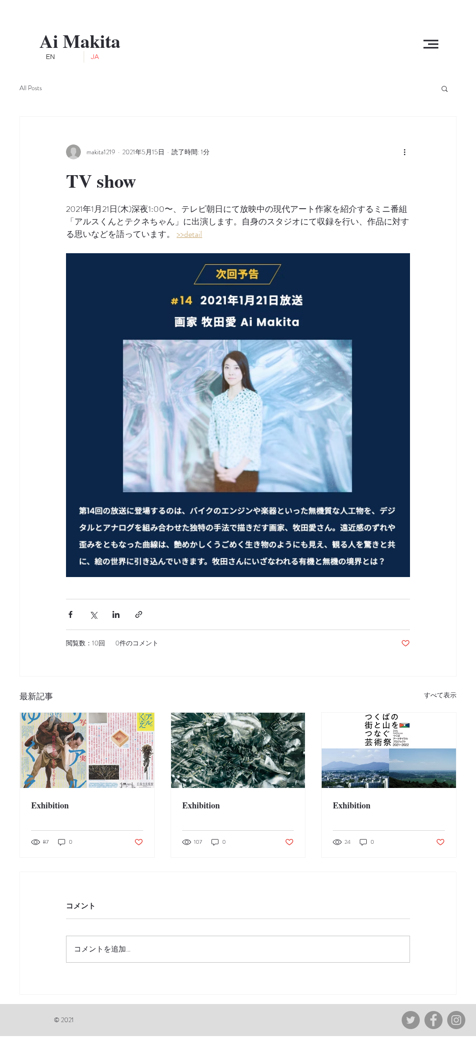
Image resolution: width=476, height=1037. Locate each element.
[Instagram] (456, 1020)
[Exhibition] (87, 750)
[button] (430, 44)
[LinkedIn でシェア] (116, 614)
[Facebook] (433, 1020)
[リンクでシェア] (138, 614)
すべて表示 (440, 695)
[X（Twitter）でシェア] (93, 614)
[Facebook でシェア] (70, 614)
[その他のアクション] (404, 152)
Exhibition (50, 805)
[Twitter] (411, 1020)
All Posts (31, 88)
